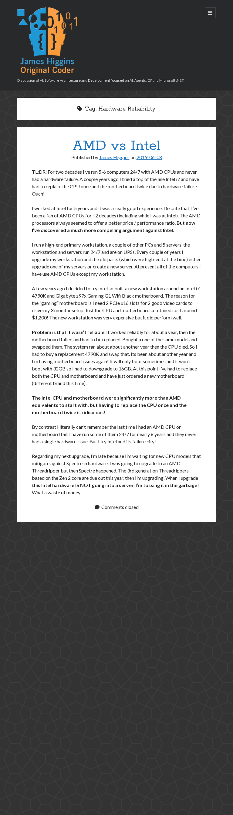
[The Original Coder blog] (47, 73)
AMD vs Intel (116, 146)
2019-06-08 (149, 157)
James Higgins (114, 157)
